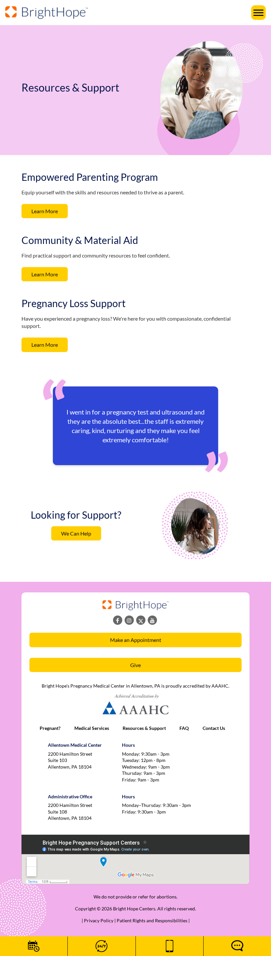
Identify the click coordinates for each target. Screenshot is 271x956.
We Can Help (76, 533)
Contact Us (214, 728)
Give (135, 665)
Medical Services (91, 728)
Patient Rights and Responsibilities (152, 920)
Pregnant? (50, 728)
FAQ (184, 728)
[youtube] (152, 620)
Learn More (44, 211)
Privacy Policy (99, 920)
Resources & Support (144, 728)
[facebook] (117, 620)
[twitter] (140, 620)
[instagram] (129, 620)
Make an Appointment (135, 640)
